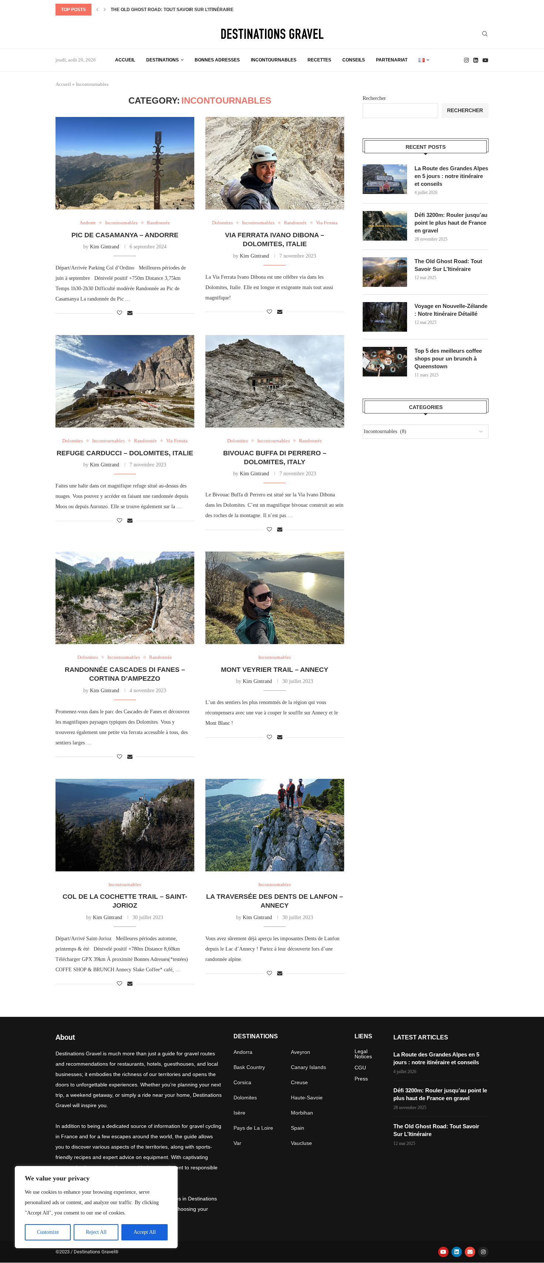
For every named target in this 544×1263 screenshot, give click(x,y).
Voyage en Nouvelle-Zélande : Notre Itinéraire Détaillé (450, 310)
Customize (48, 1232)
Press (361, 1078)
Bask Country (249, 1067)
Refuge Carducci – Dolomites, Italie (125, 453)
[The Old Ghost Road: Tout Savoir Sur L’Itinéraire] (385, 272)
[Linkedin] (475, 60)
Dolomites (245, 1097)
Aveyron (300, 1052)
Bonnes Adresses (217, 60)
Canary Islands (308, 1067)
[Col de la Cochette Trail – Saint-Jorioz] (125, 825)
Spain (297, 1127)
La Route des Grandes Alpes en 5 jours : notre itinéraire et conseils (451, 176)
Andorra (243, 1052)
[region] (96, 1207)
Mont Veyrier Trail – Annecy (274, 669)
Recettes (319, 60)
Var (237, 1143)
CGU (360, 1067)
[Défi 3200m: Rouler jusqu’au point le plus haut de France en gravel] (385, 226)
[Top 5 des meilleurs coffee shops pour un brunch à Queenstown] (385, 361)
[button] (97, 10)
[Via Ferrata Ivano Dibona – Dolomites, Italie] (274, 163)
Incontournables (273, 60)
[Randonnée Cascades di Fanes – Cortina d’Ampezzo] (125, 598)
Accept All (145, 1232)
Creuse (299, 1082)
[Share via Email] (129, 313)
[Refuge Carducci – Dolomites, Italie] (125, 381)
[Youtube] (485, 60)
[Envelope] (470, 1252)
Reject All (96, 1232)
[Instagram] (466, 60)
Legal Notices (363, 1054)
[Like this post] (119, 313)
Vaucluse (301, 1143)
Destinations (162, 60)
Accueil (125, 60)
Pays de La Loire (253, 1127)
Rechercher (374, 98)
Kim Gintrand (104, 246)
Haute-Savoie (307, 1097)
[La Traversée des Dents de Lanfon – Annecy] (274, 825)
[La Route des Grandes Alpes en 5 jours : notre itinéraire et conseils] (385, 179)
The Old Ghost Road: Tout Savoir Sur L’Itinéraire (172, 9)
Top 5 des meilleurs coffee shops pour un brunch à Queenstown (448, 358)
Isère (239, 1112)
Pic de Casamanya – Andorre (124, 235)
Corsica (242, 1082)
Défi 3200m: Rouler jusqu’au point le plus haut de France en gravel (450, 223)
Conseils (353, 60)
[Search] (484, 34)
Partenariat (391, 60)
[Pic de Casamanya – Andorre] (125, 163)
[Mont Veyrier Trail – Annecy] (274, 598)
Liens (363, 1036)
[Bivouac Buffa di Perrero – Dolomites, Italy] (274, 381)
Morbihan (302, 1112)
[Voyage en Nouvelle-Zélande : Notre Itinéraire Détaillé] (385, 317)
